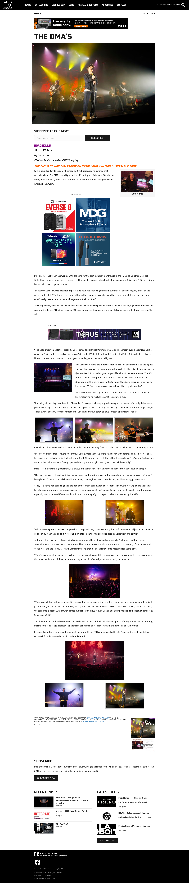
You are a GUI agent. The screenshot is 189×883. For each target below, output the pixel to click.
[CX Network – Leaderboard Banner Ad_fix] (81, 23)
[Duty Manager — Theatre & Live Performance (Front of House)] (106, 801)
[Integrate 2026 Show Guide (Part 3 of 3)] (43, 814)
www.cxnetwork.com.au (93, 721)
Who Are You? (62, 824)
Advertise (107, 5)
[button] (97, 138)
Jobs (71, 5)
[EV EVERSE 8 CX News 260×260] (58, 214)
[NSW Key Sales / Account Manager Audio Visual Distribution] (106, 816)
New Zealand (97, 718)
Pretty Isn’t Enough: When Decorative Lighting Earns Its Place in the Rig (72, 800)
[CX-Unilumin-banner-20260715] (58, 249)
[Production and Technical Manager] (106, 829)
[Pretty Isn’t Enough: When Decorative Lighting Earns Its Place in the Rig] (43, 801)
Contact (121, 5)
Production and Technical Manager (134, 826)
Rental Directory (88, 5)
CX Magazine (41, 5)
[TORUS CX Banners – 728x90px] (94, 334)
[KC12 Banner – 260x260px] (93, 249)
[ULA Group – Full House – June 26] (93, 214)
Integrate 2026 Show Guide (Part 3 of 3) (72, 812)
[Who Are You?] (43, 828)
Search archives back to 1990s (168, 5)
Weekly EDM (58, 5)
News (27, 5)
